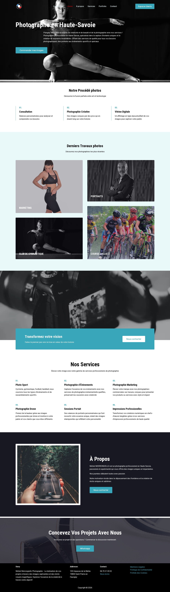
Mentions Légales (137, 567)
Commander (58, 6)
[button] (144, 6)
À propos (80, 6)
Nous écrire (104, 574)
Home (70, 6)
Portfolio (102, 6)
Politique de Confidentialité (141, 570)
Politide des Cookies (138, 573)
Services (91, 6)
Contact (113, 6)
